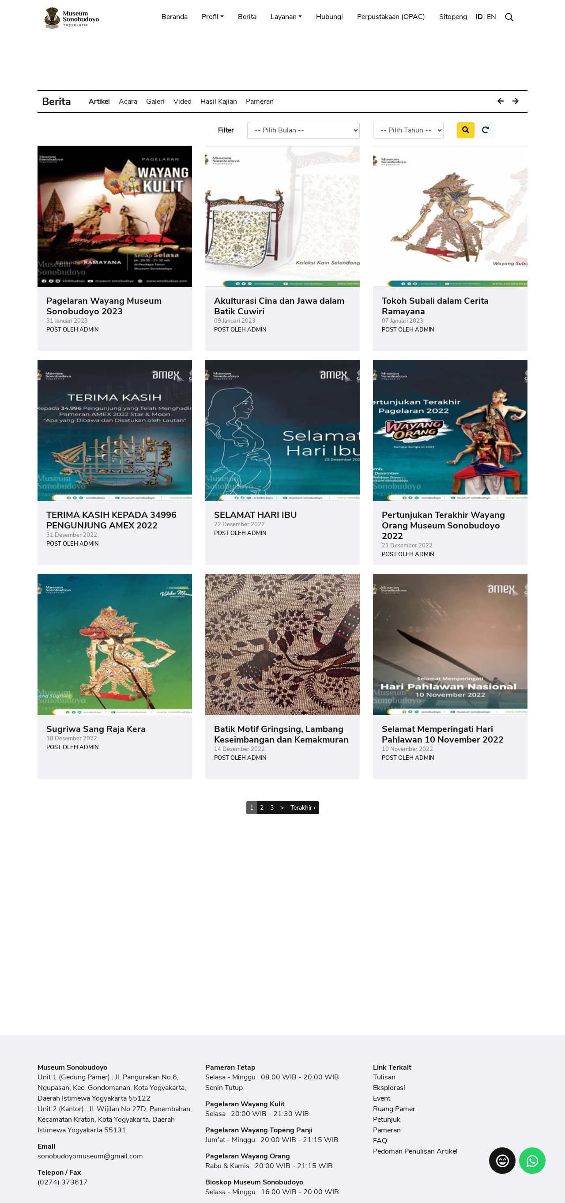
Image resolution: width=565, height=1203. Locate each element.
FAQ (380, 1141)
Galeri (155, 101)
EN (491, 17)
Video (182, 101)
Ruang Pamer (394, 1109)
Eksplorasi (389, 1088)
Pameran (260, 101)
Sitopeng (453, 17)
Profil (210, 17)
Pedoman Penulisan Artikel (415, 1151)
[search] (466, 130)
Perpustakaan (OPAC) (391, 17)
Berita (247, 17)
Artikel (99, 101)
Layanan (284, 17)
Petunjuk (386, 1119)
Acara (128, 101)
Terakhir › (303, 807)
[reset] (485, 130)
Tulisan (384, 1077)
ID (479, 17)
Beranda (175, 17)
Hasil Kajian (218, 101)
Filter (226, 130)
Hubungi (329, 17)
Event (381, 1098)
